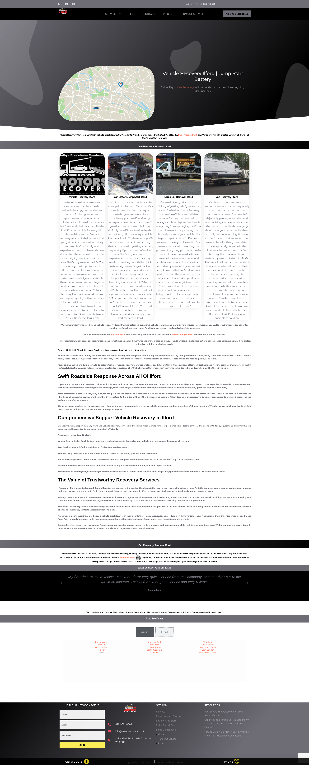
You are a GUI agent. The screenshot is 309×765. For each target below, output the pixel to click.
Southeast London (208, 652)
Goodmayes (101, 647)
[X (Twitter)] (66, 4)
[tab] (145, 632)
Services (111, 14)
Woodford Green (208, 647)
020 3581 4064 (239, 13)
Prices (167, 14)
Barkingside (101, 642)
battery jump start (187, 135)
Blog (132, 14)
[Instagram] (73, 4)
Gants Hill (101, 644)
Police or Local (118, 334)
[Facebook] (59, 4)
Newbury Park (154, 642)
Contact (149, 14)
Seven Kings (154, 647)
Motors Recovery (75, 16)
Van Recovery (185, 87)
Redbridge (154, 644)
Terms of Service (192, 14)
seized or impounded (182, 334)
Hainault (101, 650)
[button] (61, 583)
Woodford (208, 642)
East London (208, 650)
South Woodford (154, 650)
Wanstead (154, 652)
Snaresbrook (208, 644)
